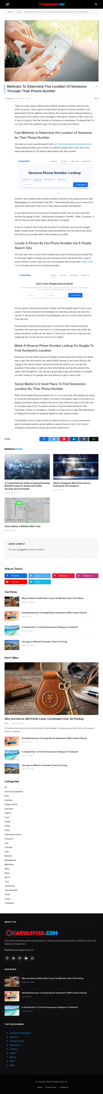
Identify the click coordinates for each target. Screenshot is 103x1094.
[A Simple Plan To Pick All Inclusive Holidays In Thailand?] (12, 630)
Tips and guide (11, 890)
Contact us (64, 1087)
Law (6, 843)
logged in (23, 550)
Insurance (9, 839)
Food (7, 817)
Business (8, 800)
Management (10, 860)
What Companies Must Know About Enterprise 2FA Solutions (71, 484)
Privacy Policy (51, 1087)
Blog (6, 723)
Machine (8, 856)
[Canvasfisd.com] (51, 4)
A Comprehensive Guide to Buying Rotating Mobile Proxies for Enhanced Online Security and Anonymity (27, 486)
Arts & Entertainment (14, 792)
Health (7, 822)
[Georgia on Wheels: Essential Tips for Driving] (12, 645)
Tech (96, 98)
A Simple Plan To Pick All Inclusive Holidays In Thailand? (50, 627)
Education (9, 809)
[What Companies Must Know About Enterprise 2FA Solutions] (75, 467)
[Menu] (7, 4)
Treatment (9, 903)
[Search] (95, 4)
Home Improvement (13, 834)
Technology (10, 886)
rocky (9, 98)
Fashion (8, 813)
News (7, 873)
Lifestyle (8, 847)
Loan (7, 852)
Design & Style (11, 804)
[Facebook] (7, 112)
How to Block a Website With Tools (23, 526)
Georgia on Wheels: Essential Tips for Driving (44, 641)
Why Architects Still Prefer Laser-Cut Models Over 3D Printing (52, 598)
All (6, 787)
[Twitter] (7, 119)
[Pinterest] (7, 131)
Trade (7, 894)
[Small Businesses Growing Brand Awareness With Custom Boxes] (12, 616)
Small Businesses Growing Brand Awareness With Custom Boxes (54, 612)
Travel (7, 899)
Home (7, 830)
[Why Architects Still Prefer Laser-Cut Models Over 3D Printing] (12, 602)
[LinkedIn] (7, 125)
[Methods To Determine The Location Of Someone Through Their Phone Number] (51, 50)
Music (7, 869)
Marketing (9, 864)
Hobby (7, 826)
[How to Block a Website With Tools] (27, 510)
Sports (7, 877)
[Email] (7, 137)
